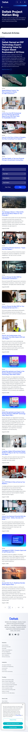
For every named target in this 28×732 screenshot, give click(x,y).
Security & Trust (5, 702)
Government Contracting (7, 671)
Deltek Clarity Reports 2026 (7, 679)
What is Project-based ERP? (8, 681)
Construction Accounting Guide (8, 689)
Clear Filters (8, 187)
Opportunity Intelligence (7, 650)
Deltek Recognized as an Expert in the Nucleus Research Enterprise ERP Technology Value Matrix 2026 (13, 373)
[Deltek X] (12, 634)
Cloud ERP (4, 648)
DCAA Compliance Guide (7, 687)
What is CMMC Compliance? (8, 686)
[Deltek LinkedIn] (9, 634)
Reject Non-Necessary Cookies (13, 723)
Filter (20, 187)
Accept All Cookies (13, 727)
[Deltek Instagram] (18, 634)
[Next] (22, 607)
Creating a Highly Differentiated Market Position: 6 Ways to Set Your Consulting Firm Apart (13, 452)
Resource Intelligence (6, 653)
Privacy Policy (18, 715)
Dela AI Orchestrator (6, 646)
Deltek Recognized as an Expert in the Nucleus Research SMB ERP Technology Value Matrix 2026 (13, 413)
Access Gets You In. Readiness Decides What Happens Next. (13, 583)
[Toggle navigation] (25, 2)
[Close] (22, 704)
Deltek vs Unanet (5, 691)
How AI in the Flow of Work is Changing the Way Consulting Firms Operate (13, 138)
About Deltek (4, 701)
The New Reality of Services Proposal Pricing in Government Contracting (13, 159)
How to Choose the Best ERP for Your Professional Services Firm (13, 307)
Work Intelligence (5, 655)
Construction (4, 668)
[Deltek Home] (5, 2)
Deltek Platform (5, 645)
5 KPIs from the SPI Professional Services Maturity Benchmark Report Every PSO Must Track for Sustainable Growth (11, 115)
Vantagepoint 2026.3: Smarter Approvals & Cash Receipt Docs (14, 551)
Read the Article (6, 69)
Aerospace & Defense (6, 664)
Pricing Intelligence (6, 651)
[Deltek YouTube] (15, 634)
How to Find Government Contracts (9, 684)
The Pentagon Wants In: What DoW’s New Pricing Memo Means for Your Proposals (13, 213)
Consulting (4, 669)
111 (18, 607)
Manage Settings (13, 719)
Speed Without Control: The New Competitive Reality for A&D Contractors (10, 92)
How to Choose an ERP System (8, 682)
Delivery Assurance (6, 656)
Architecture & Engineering (7, 666)
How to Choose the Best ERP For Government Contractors (11, 277)
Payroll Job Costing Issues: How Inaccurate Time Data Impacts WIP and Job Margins (13, 337)
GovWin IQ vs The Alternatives (8, 692)
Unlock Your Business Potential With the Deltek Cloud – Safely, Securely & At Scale (14, 517)
